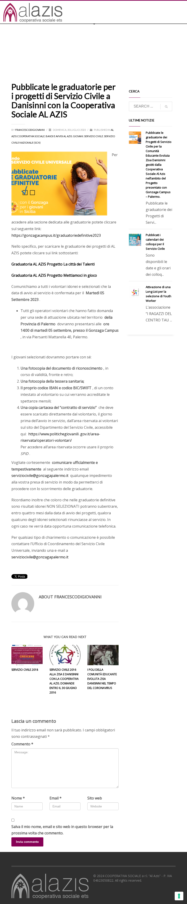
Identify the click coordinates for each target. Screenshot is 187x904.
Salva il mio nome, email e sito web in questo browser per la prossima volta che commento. (62, 830)
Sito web (94, 798)
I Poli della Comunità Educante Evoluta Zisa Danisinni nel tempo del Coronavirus (102, 679)
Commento (22, 743)
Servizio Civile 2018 (24, 670)
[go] (166, 106)
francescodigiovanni (30, 129)
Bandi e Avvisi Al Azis (59, 136)
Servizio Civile (93, 136)
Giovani (78, 136)
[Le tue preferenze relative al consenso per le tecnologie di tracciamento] (179, 896)
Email (55, 798)
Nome (18, 798)
